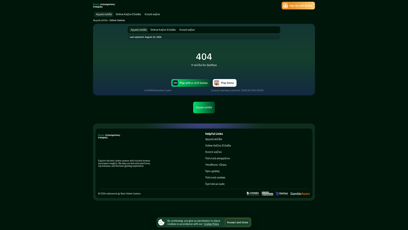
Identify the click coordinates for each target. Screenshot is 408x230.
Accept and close (237, 222)
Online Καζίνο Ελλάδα (218, 145)
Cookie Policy (211, 224)
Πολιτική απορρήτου (217, 158)
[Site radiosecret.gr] (104, 6)
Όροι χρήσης (212, 171)
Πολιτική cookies (215, 177)
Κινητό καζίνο (213, 151)
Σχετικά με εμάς (215, 183)
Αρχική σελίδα (100, 20)
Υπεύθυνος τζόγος (216, 164)
